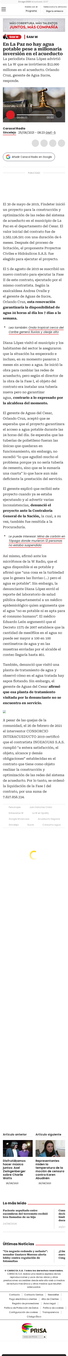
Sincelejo (9, 132)
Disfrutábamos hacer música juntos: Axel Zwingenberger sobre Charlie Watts (14, 1169)
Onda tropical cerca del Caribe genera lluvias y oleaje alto (36, 329)
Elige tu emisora (54, 11)
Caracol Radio (18, 9)
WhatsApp (61, 143)
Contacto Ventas (33, 1294)
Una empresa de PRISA (34, 1328)
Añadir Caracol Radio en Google (32, 157)
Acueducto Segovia (49, 818)
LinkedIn (52, 143)
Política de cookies (53, 1307)
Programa (31, 11)
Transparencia (50, 1312)
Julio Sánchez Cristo (40, 807)
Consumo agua (51, 824)
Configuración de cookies (23, 1312)
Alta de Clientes (50, 1299)
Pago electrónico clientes (23, 1299)
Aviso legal (50, 1303)
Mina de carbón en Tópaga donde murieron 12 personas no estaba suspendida (37, 540)
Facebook (35, 143)
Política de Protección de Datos (21, 1307)
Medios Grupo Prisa (34, 1337)
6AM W (32, 37)
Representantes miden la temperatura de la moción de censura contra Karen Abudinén (50, 1169)
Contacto (14, 1294)
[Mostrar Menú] (3, 9)
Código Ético (34, 1316)
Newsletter (53, 1294)
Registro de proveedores (25, 1303)
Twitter (44, 143)
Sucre (30, 824)
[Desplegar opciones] (58, 114)
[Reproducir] (10, 114)
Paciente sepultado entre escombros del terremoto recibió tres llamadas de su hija (25, 1213)
